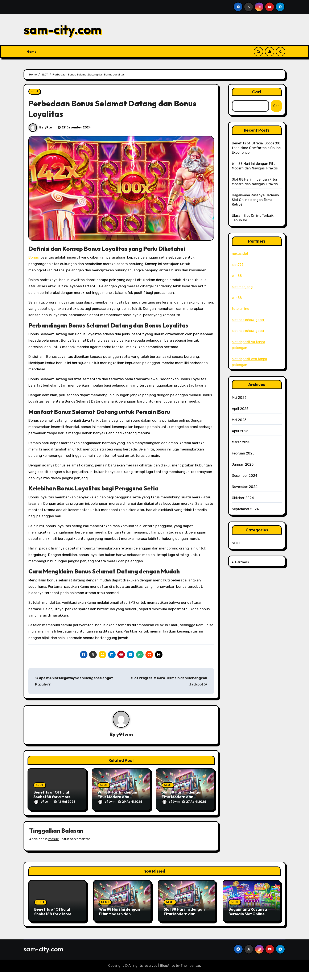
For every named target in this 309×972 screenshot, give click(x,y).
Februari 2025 (243, 453)
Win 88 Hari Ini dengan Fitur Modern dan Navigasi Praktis (118, 797)
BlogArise (167, 966)
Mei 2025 (239, 420)
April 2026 (240, 409)
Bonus (33, 257)
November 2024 (245, 487)
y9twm (50, 127)
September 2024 (245, 509)
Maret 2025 (241, 442)
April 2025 (240, 431)
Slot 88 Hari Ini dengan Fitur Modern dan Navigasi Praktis (182, 797)
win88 (237, 276)
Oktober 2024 (243, 498)
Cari (256, 91)
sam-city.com (63, 29)
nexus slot (240, 254)
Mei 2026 (239, 398)
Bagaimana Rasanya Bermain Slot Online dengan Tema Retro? (255, 199)
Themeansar (190, 966)
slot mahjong (242, 287)
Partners (242, 562)
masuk (53, 839)
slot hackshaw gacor (248, 320)
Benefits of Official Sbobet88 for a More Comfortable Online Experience (256, 148)
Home (32, 51)
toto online (240, 309)
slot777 (237, 265)
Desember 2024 (245, 476)
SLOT (34, 91)
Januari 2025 (243, 464)
